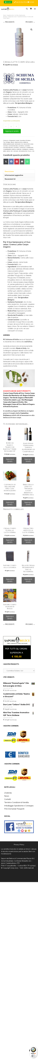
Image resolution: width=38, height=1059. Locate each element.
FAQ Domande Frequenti (14, 809)
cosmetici (27, 146)
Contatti (31, 2)
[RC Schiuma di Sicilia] (19, 79)
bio (22, 144)
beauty (12, 142)
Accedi (8, 2)
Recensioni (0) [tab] (10, 179)
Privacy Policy (19, 845)
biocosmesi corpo (28, 144)
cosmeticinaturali (8, 147)
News (6, 796)
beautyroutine (19, 142)
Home (4, 15)
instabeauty (25, 149)
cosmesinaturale (13, 146)
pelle (4, 151)
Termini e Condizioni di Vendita (16, 802)
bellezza (25, 142)
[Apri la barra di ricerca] (27, 8)
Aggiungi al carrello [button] (10, 460)
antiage (8, 142)
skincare (15, 151)
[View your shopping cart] (31, 8)
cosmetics (16, 147)
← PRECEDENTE (8, 22)
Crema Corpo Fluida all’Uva (13, 393)
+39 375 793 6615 (21, 2)
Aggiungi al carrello (12, 131)
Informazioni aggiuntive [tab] (14, 175)
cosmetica (21, 146)
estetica (14, 149)
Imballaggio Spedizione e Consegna (18, 806)
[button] (31, 29)
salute (8, 151)
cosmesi (5, 146)
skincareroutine (23, 151)
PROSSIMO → (30, 22)
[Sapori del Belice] (7, 8)
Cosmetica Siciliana (22, 16)
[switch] (33, 1056)
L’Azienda (8, 793)
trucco (29, 151)
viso (33, 151)
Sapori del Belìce (7, 858)
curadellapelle (7, 149)
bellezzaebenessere (8, 144)
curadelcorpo (29, 147)
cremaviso (22, 147)
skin (11, 151)
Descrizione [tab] (9, 171)
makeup (31, 149)
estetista (18, 149)
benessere (18, 144)
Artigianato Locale (12, 16)
